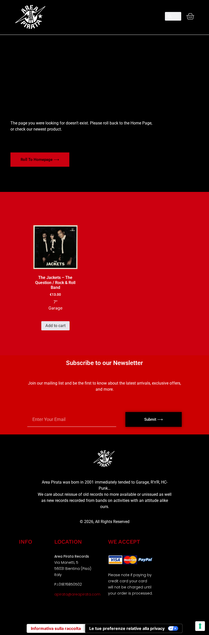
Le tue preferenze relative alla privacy (127, 628)
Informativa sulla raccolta (56, 628)
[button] (104, 14)
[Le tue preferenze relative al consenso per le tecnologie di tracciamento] (200, 626)
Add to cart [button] (55, 325)
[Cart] (190, 16)
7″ (55, 301)
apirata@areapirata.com (77, 594)
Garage (55, 308)
